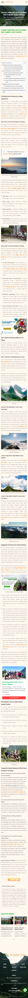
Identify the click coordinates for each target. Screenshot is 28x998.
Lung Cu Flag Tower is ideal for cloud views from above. (15, 81)
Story (23, 964)
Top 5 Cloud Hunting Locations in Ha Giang (11, 71)
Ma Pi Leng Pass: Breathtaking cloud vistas (14, 73)
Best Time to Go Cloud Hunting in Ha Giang (13, 67)
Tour (14, 964)
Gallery (14, 967)
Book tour (23, 967)
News (8, 17)
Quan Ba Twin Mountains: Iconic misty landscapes (13, 75)
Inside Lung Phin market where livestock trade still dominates (21, 928)
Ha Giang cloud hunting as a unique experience (12, 65)
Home (4, 17)
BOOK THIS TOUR (14, 697)
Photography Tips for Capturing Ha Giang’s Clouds (13, 88)
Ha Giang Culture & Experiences (17, 17)
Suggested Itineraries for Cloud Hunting (11, 84)
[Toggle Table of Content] (23, 63)
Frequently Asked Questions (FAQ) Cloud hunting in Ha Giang (14, 91)
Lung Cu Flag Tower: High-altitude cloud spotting (15, 78)
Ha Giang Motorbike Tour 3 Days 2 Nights (13, 86)
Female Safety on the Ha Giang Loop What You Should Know (7, 928)
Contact (14, 970)
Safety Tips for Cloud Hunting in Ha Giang (13, 69)
